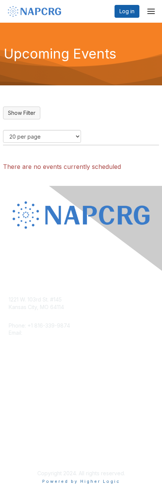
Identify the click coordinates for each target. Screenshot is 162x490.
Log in (126, 11)
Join (14, 382)
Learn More (23, 397)
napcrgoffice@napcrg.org (56, 332)
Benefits (19, 390)
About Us (20, 447)
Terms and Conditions (36, 454)
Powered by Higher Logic (81, 481)
